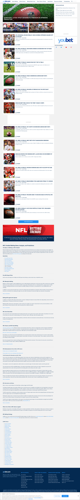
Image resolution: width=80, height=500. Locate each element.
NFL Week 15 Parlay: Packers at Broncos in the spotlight (32, 89)
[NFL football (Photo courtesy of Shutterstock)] (9, 199)
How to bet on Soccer (39, 481)
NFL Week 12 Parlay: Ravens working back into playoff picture (33, 167)
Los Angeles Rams (8, 446)
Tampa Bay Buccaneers (9, 461)
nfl (8, 3)
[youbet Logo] (6, 1)
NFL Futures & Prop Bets (9, 263)
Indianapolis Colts (8, 440)
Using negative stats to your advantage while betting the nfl (13, 353)
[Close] (78, 496)
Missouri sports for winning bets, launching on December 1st (33, 154)
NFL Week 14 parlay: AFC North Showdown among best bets (32, 127)
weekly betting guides (39, 416)
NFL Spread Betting (8, 260)
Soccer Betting (24, 481)
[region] (40, 496)
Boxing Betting (24, 484)
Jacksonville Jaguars (8, 442)
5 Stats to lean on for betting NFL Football (10, 351)
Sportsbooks (50, 1)
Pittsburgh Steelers (8, 457)
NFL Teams (7, 271)
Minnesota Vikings (8, 450)
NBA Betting (23, 478)
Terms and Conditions (37, 497)
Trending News (67, 1)
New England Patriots (8, 451)
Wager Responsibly (65, 479)
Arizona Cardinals (8, 423)
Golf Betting (23, 482)
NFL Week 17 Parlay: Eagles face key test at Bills (29, 62)
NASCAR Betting (24, 487)
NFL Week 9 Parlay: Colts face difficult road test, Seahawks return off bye (33, 209)
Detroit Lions (7, 436)
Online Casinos (22, 1)
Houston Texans (7, 439)
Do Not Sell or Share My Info (68, 481)
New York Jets (7, 454)
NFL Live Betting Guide (9, 264)
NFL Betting (23, 474)
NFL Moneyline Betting (9, 259)
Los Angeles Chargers (9, 447)
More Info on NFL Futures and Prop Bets (10, 332)
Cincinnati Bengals (8, 431)
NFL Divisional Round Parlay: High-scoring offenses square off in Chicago (34, 35)
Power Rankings (7, 270)
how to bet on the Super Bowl (14, 417)
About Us (64, 482)
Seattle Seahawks (8, 460)
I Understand (65, 496)
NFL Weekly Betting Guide (9, 268)
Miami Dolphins (7, 448)
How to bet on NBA (38, 478)
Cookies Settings (57, 496)
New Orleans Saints (8, 452)
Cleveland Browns (8, 433)
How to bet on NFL (38, 474)
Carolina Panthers (8, 429)
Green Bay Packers (8, 438)
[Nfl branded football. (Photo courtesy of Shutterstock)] (9, 213)
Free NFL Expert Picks (9, 258)
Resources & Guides (58, 1)
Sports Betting (15, 1)
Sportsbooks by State (52, 478)
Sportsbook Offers (52, 474)
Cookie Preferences (66, 478)
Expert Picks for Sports (53, 479)
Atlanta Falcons (7, 425)
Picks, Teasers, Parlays (41, 1)
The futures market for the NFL (8, 327)
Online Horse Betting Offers (54, 482)
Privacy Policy (30, 498)
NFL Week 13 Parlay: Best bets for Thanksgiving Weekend (32, 140)
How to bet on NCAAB (39, 479)
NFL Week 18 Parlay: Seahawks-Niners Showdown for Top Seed (33, 48)
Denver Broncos (8, 435)
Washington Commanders (9, 464)
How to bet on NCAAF (39, 476)
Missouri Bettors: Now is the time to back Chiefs (29, 103)
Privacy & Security (65, 476)
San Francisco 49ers (8, 459)
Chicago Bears (7, 430)
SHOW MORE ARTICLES (28, 221)
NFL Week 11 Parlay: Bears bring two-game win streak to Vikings (34, 181)
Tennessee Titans (8, 463)
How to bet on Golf (39, 482)
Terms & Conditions (66, 474)
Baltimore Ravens (8, 426)
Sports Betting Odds (52, 476)
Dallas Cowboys (7, 434)
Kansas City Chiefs (8, 443)
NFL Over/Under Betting (9, 262)
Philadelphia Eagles (8, 456)
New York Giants (8, 455)
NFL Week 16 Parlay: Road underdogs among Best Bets (31, 76)
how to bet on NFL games (17, 253)
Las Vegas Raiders (8, 444)
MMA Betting (23, 485)
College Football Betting (26, 476)
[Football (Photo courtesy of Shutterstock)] (9, 131)
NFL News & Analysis (8, 267)
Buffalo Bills (7, 427)
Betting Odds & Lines (31, 1)
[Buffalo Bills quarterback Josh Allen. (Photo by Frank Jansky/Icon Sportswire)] (9, 39)
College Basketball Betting (26, 479)
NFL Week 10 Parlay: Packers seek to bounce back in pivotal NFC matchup (34, 195)
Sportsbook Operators (53, 481)
